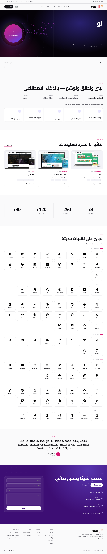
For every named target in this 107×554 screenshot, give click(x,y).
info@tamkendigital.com (29, 2)
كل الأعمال (8, 145)
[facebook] (11, 1)
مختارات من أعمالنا (49, 535)
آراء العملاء (50, 540)
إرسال (24, 508)
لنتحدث (51, 543)
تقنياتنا (38, 535)
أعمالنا (59, 7)
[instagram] (9, 1)
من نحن (41, 7)
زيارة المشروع (97, 184)
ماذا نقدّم (38, 533)
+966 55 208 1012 (99, 2)
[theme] (22, 1)
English (17, 2)
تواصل (47, 7)
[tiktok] (7, 1)
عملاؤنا (54, 7)
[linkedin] (14, 1)
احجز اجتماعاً (9, 7)
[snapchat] (4, 1)
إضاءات (51, 538)
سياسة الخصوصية (27, 533)
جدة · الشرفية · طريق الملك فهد (11, 538)
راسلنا (85, 485)
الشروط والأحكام (27, 535)
